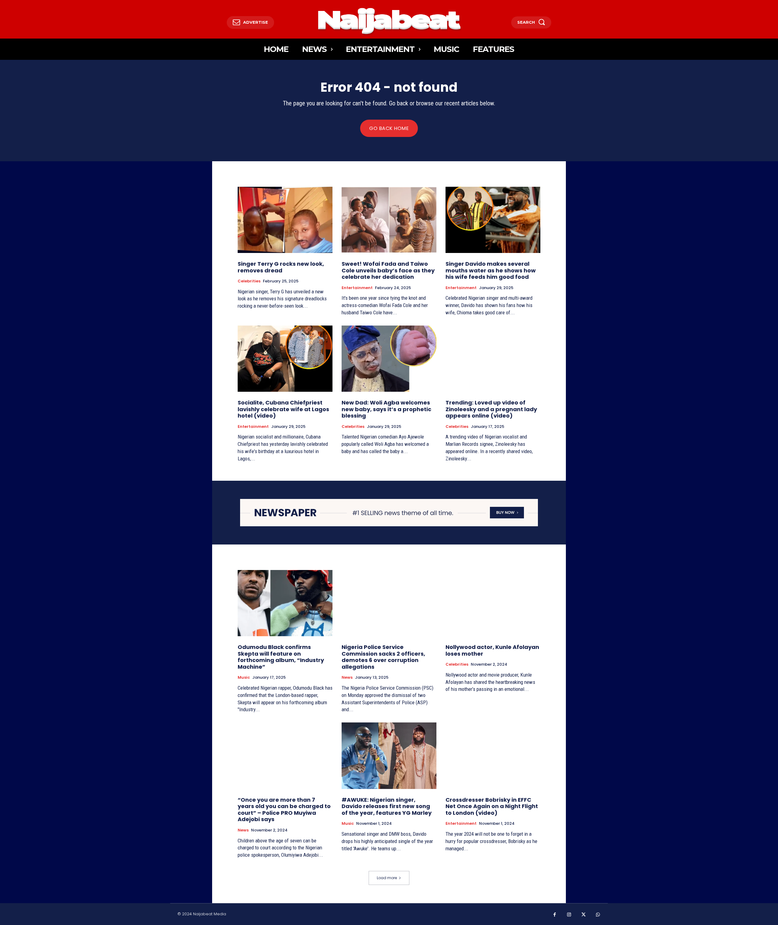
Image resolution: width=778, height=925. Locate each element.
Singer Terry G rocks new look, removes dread (281, 267)
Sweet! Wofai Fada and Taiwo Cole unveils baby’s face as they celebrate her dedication (388, 270)
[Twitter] (583, 915)
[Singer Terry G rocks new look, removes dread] (285, 220)
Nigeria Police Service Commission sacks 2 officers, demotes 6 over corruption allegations (383, 657)
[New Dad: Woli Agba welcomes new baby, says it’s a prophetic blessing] (389, 359)
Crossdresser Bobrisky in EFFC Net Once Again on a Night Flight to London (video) (492, 806)
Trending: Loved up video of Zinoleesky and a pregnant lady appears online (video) (491, 409)
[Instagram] (569, 915)
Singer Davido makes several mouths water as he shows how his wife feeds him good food (491, 270)
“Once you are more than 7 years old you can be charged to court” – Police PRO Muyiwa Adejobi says (284, 809)
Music (244, 677)
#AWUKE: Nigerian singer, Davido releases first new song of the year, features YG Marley (387, 806)
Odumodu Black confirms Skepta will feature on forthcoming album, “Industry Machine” (281, 657)
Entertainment (357, 287)
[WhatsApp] (598, 915)
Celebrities (249, 281)
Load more (387, 877)
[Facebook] (554, 915)
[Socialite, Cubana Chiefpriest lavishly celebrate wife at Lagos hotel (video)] (285, 359)
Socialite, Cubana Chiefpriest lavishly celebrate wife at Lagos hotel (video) (283, 409)
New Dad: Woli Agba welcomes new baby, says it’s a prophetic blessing (386, 409)
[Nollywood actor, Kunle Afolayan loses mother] (493, 603)
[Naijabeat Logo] (389, 21)
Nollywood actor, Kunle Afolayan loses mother (492, 650)
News (347, 677)
